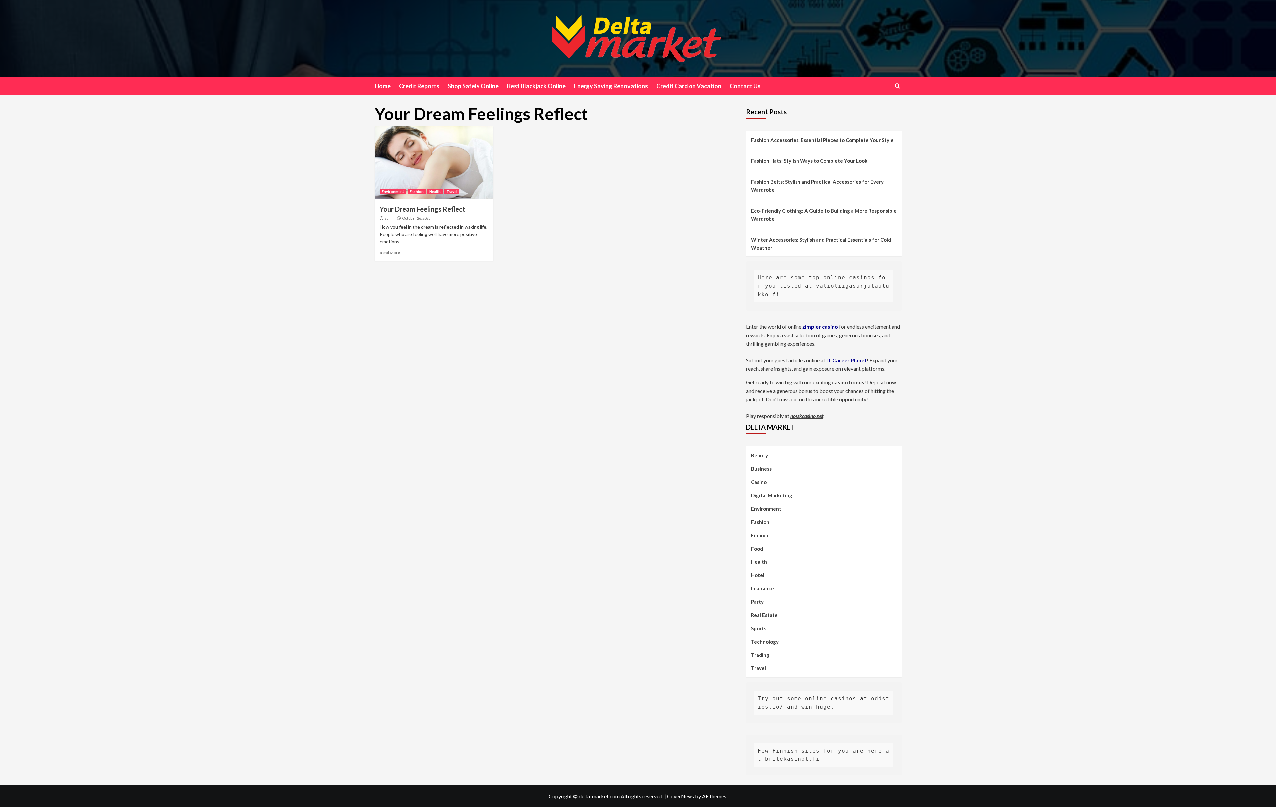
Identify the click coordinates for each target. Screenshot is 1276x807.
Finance (760, 535)
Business (761, 469)
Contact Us (745, 86)
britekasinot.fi (792, 759)
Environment (393, 191)
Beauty (759, 455)
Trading (760, 655)
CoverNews (680, 796)
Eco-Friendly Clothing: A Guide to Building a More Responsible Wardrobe (824, 215)
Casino (759, 482)
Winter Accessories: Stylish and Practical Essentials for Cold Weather (821, 244)
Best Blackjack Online (536, 86)
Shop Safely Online (473, 86)
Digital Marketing (771, 495)
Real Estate (764, 615)
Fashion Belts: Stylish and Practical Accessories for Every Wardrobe (817, 186)
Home (383, 86)
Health (435, 191)
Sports (758, 628)
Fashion (417, 191)
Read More (390, 252)
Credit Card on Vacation (688, 86)
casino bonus (848, 382)
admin (390, 218)
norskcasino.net (806, 416)
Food (757, 549)
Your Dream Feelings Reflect (422, 209)
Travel (451, 191)
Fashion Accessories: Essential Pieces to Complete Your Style (822, 140)
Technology (765, 642)
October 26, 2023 (416, 218)
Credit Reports (419, 86)
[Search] (897, 86)
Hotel (757, 575)
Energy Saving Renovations (611, 86)
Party (757, 602)
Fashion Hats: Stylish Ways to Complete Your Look (809, 161)
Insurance (762, 588)
